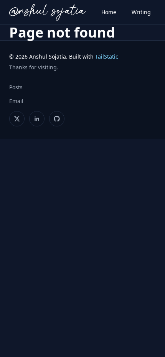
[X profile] (17, 118)
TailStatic (106, 56)
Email (16, 101)
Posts (16, 87)
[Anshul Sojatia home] (47, 12)
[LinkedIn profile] (37, 118)
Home (108, 12)
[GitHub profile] (56, 118)
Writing (141, 12)
